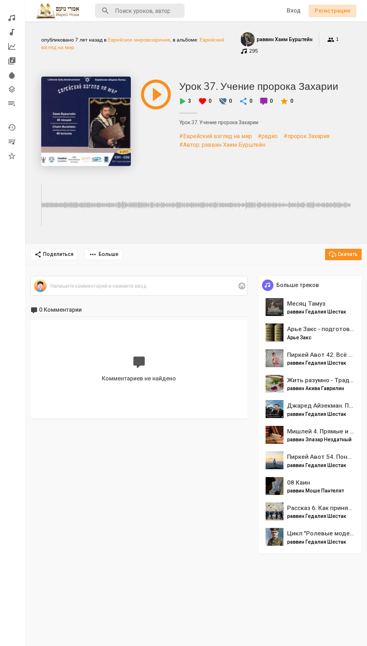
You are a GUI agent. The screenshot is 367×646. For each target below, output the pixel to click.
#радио (268, 136)
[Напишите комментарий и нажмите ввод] (139, 286)
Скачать (348, 254)
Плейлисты (12, 104)
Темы (12, 89)
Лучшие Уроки (12, 46)
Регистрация (332, 11)
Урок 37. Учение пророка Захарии (258, 86)
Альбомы (12, 61)
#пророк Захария (306, 136)
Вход (294, 10)
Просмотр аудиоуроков (12, 18)
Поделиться (58, 254)
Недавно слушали (12, 127)
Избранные (12, 156)
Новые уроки (12, 32)
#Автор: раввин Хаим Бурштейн (222, 144)
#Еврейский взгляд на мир (215, 136)
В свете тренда (12, 75)
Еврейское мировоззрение (139, 40)
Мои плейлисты (12, 142)
